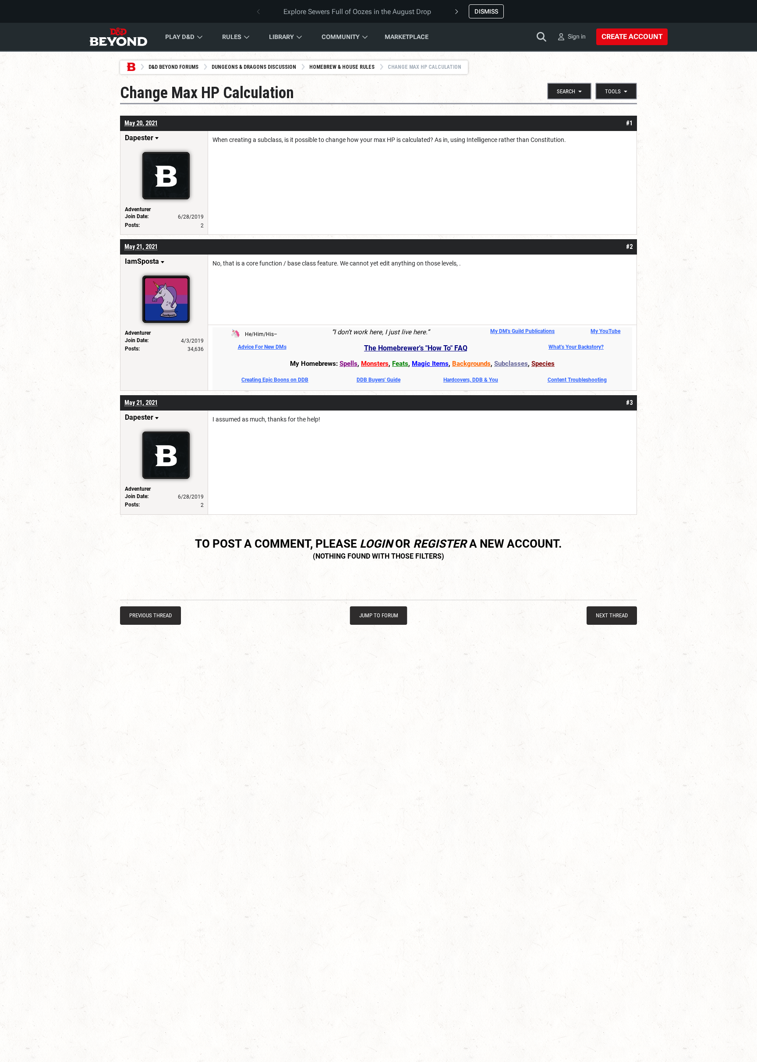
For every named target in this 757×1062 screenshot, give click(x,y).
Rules (231, 36)
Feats (400, 364)
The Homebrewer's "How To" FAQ (415, 348)
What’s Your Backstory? (576, 347)
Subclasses (511, 364)
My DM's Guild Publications (522, 331)
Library (281, 36)
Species (543, 364)
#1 (629, 123)
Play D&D (180, 36)
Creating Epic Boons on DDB (274, 380)
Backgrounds (471, 364)
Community (341, 36)
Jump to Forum (378, 615)
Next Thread (612, 615)
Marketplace (406, 36)
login (376, 543)
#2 (629, 246)
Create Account (631, 36)
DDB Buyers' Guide (378, 380)
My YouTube (605, 331)
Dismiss (486, 11)
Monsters (375, 364)
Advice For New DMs (262, 347)
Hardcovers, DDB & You (470, 380)
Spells (348, 364)
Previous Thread (150, 615)
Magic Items (430, 364)
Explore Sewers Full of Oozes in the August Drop (357, 11)
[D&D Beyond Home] (118, 37)
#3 (629, 402)
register (440, 543)
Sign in (577, 36)
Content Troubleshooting (577, 380)
